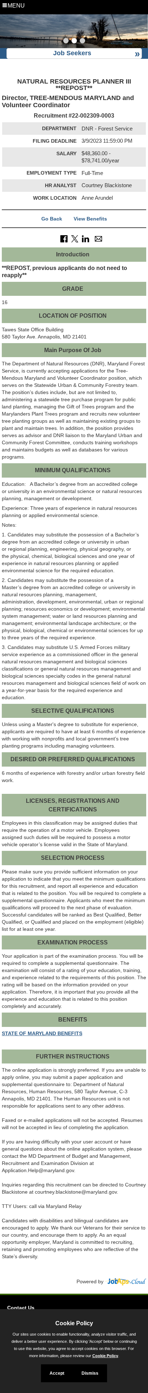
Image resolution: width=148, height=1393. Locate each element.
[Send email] (98, 238)
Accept (57, 1373)
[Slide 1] (66, 41)
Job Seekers (72, 53)
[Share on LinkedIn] (85, 238)
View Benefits (90, 219)
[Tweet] (74, 238)
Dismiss (90, 1373)
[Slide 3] (82, 41)
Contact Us (20, 1308)
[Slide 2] (74, 41)
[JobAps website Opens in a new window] (125, 1281)
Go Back (51, 219)
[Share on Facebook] (64, 238)
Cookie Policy (105, 1356)
